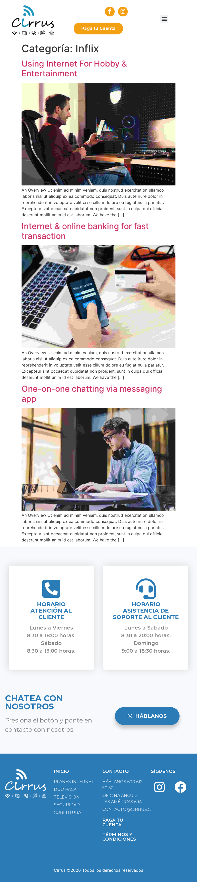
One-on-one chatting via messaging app (92, 394)
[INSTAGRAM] (123, 11)
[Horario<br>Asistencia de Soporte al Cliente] (146, 588)
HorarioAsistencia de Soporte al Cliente (146, 611)
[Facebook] (180, 787)
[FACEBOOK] (110, 11)
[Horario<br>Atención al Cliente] (51, 588)
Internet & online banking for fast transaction (85, 231)
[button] (164, 19)
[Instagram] (159, 787)
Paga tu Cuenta (98, 28)
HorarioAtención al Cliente (51, 611)
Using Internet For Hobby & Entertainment (74, 68)
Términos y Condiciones (119, 837)
